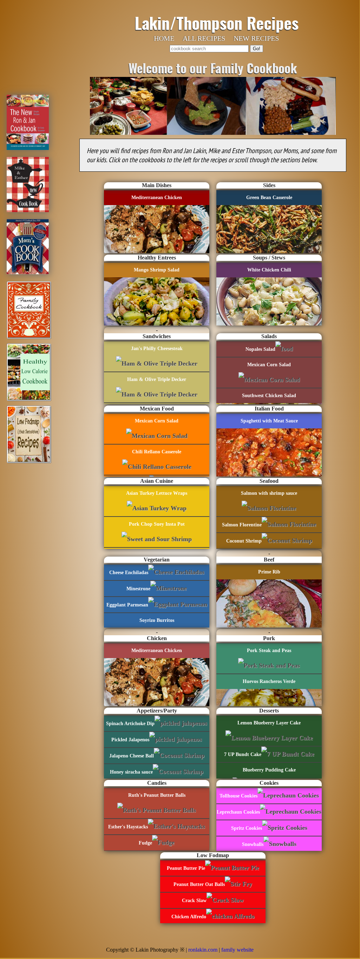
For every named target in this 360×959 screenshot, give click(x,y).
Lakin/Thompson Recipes (217, 22)
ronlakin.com (202, 950)
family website (237, 950)
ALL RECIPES (204, 38)
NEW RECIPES (256, 38)
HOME (164, 38)
